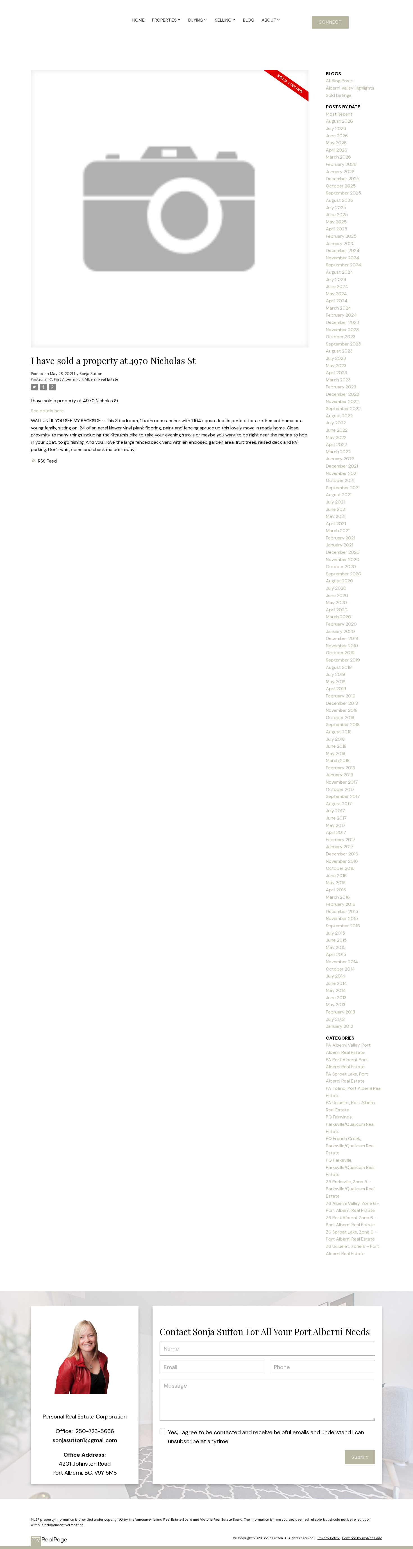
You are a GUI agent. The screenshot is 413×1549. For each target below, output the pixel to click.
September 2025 (343, 193)
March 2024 (338, 308)
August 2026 (339, 121)
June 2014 (336, 983)
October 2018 (340, 717)
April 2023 (336, 373)
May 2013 (335, 1005)
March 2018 (338, 760)
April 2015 (336, 954)
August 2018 (338, 732)
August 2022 (339, 416)
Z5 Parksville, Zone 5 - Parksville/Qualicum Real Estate (350, 1189)
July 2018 (335, 739)
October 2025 (341, 186)
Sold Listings (338, 95)
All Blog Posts (339, 81)
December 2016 (342, 854)
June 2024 (337, 286)
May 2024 (336, 294)
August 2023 (339, 351)
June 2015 (336, 940)
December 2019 (342, 638)
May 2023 (336, 366)
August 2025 (339, 200)
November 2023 (342, 330)
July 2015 (335, 933)
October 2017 (340, 789)
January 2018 (339, 775)
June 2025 (337, 215)
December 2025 (342, 179)
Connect (330, 22)
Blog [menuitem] (248, 20)
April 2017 (336, 832)
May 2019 (336, 682)
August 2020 (339, 581)
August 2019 (339, 667)
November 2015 (342, 918)
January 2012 (339, 1026)
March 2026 (338, 157)
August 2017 (339, 804)
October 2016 (340, 868)
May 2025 (336, 222)
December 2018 (342, 703)
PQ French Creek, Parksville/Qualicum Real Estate (350, 1146)
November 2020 (342, 559)
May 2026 (336, 143)
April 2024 (337, 301)
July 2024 (336, 279)
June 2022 (337, 430)
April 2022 (336, 444)
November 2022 (342, 401)
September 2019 (343, 660)
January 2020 (340, 631)
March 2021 (338, 531)
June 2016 (336, 875)
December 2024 (343, 250)
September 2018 (343, 724)
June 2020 (337, 595)
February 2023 (341, 387)
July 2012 (335, 1019)
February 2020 (341, 624)
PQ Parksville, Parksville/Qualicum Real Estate (350, 1167)
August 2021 (338, 495)
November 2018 (342, 710)
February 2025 (341, 236)
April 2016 (336, 890)
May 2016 (336, 883)
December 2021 (342, 466)
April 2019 (336, 689)
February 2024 (341, 315)
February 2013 (340, 1012)
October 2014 (340, 969)
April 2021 (336, 524)
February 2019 (340, 696)
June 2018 (336, 746)
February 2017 (340, 840)
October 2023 (340, 337)
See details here (47, 411)
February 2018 (340, 768)
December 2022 (342, 394)
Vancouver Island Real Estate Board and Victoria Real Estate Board (188, 1519)
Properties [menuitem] (164, 20)
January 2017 (339, 847)
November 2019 (342, 646)
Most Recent (339, 114)
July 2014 (335, 976)
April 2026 (336, 150)
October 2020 (341, 566)
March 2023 (338, 380)
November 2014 (342, 962)
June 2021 (336, 509)
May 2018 (335, 753)
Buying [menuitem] (195, 20)
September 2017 (343, 796)
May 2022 (336, 437)
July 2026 (336, 128)
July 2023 (336, 358)
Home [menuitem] (138, 20)
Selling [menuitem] (223, 20)
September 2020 (343, 574)
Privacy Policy (328, 1538)
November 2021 (342, 473)
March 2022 (338, 452)
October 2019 (340, 653)
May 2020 (336, 602)
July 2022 (336, 423)
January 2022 (340, 459)
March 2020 (338, 617)
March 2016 (338, 897)
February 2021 (340, 538)
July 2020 (336, 588)
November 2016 (342, 861)
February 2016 (340, 904)
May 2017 (336, 825)
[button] (330, 22)
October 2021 (340, 480)
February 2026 (341, 164)
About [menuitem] (269, 20)
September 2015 (343, 926)
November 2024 (342, 258)
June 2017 (336, 818)
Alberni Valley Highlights (350, 88)
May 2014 (336, 990)
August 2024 (339, 272)
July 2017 (335, 811)
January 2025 (340, 243)
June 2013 (336, 998)
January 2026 (340, 172)
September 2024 (343, 265)
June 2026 (337, 136)
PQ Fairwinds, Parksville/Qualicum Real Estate (350, 1124)
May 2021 (335, 516)
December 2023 (342, 322)
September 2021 (343, 488)
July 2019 (335, 674)
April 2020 (337, 610)
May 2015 (336, 947)
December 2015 (342, 911)
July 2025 (336, 208)
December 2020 (343, 552)
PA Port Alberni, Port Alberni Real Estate (83, 379)
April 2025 (336, 229)
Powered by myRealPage (362, 1538)
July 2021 (335, 502)
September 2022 (343, 408)
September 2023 (343, 344)
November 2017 (342, 782)
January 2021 (339, 545)
